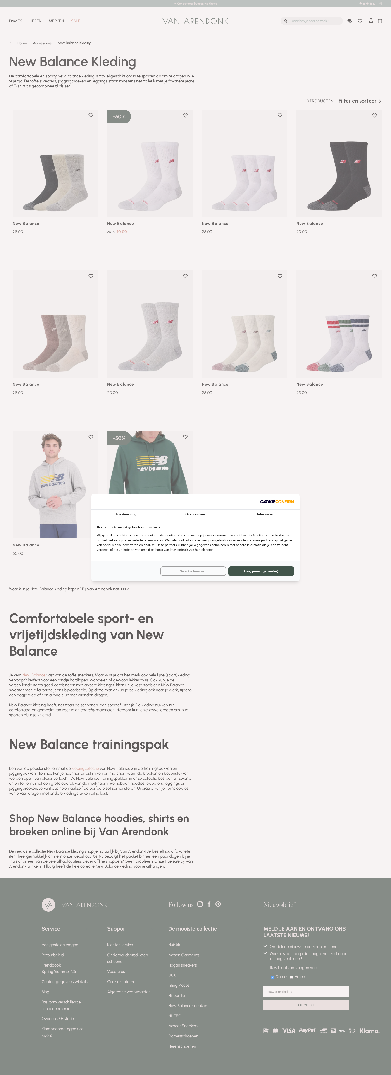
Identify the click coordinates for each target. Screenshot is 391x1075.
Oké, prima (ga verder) (261, 571)
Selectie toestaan (193, 571)
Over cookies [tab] (195, 514)
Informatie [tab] (265, 514)
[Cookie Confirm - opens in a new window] (277, 501)
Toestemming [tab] (126, 514)
